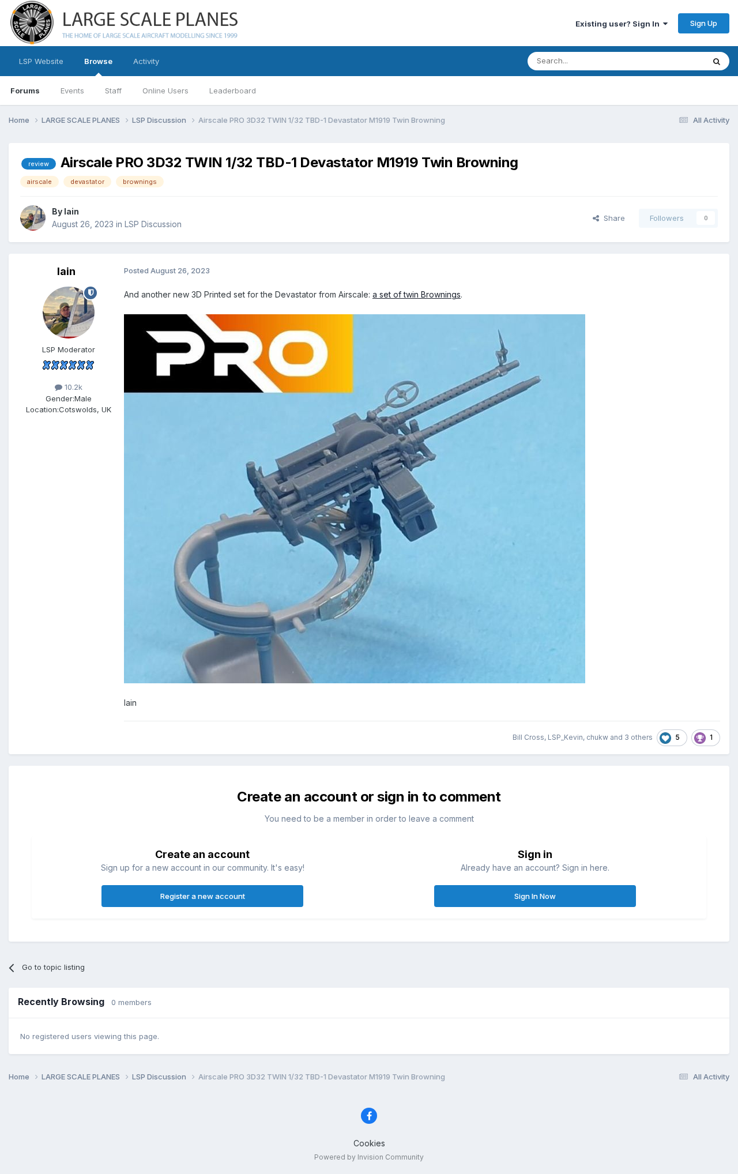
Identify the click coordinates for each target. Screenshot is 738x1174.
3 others (638, 737)
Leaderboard (232, 90)
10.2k (72, 387)
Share (612, 218)
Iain (71, 211)
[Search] (716, 61)
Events (72, 90)
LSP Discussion (153, 224)
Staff (113, 90)
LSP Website (41, 61)
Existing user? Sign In (619, 23)
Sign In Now (535, 896)
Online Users (165, 90)
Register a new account (202, 896)
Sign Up (703, 23)
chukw (597, 737)
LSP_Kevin (565, 737)
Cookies (369, 1143)
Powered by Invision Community (369, 1157)
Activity (146, 61)
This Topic (670, 61)
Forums (25, 90)
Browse (98, 61)
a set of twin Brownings (416, 294)
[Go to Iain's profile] (33, 218)
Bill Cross (528, 737)
